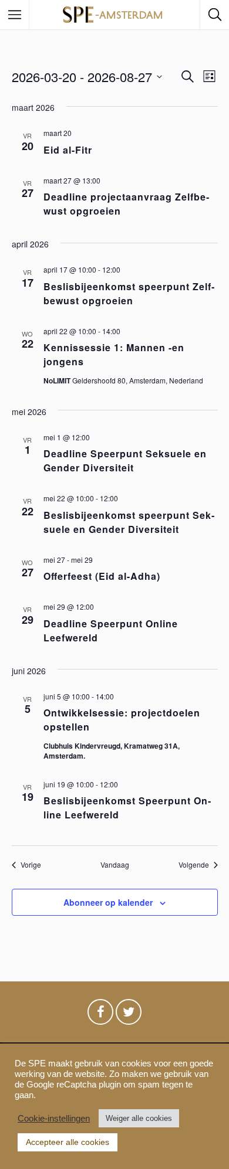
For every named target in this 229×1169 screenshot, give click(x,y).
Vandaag (114, 864)
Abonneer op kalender (108, 902)
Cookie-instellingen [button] (54, 1118)
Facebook (100, 1014)
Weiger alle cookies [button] (139, 1118)
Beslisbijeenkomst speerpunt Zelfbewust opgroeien (128, 293)
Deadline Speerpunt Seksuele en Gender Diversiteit (125, 460)
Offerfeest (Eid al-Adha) (101, 576)
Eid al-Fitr (67, 150)
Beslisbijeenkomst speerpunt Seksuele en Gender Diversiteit (128, 522)
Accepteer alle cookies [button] (67, 1142)
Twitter (128, 1014)
